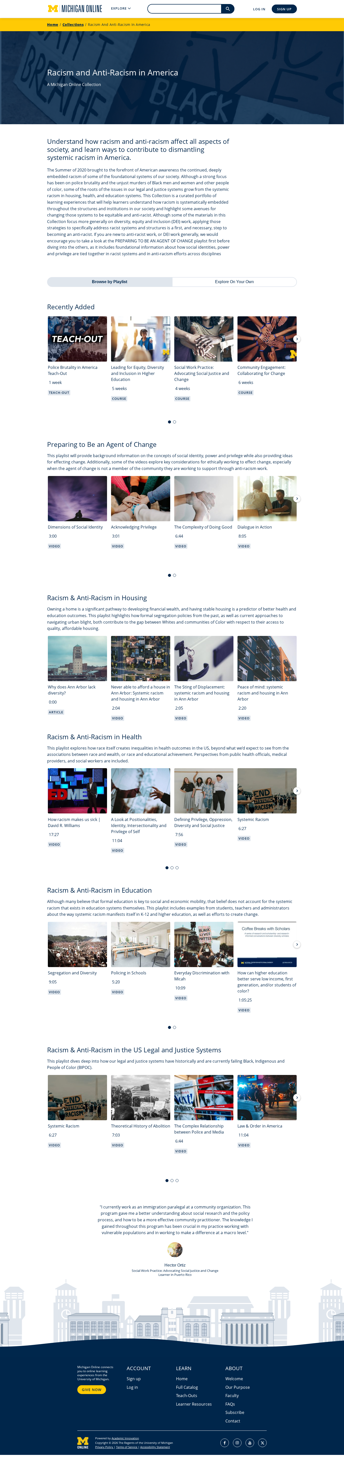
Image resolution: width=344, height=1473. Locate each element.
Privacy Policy (104, 1447)
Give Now (91, 1389)
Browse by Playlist (109, 282)
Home (52, 24)
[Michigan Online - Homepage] (71, 9)
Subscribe (234, 1412)
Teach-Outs (186, 1395)
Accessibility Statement (155, 1447)
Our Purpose (237, 1387)
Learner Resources (194, 1404)
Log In (259, 9)
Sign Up (284, 9)
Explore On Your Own (234, 282)
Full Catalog (187, 1387)
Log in (132, 1387)
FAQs (230, 1404)
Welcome (234, 1378)
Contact (232, 1421)
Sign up (134, 1378)
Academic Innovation (125, 1438)
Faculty (232, 1395)
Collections (73, 24)
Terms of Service (127, 1447)
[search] (227, 9)
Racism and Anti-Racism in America (119, 24)
